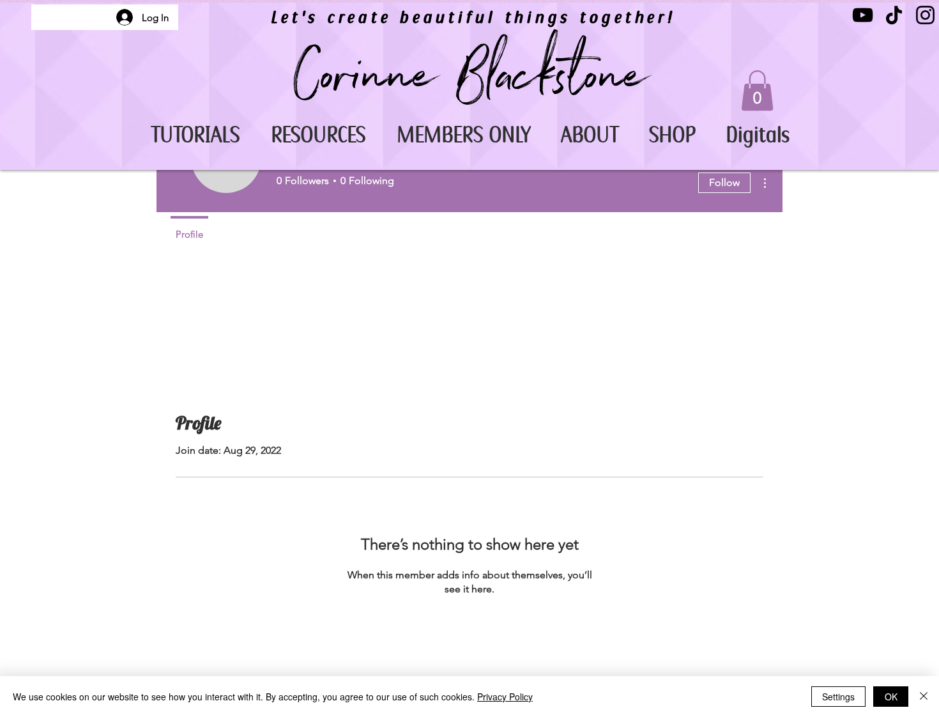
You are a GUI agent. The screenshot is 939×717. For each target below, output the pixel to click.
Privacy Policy (505, 696)
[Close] (923, 696)
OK (891, 696)
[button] (195, 135)
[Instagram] (925, 15)
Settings (838, 696)
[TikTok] (894, 15)
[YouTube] (862, 15)
